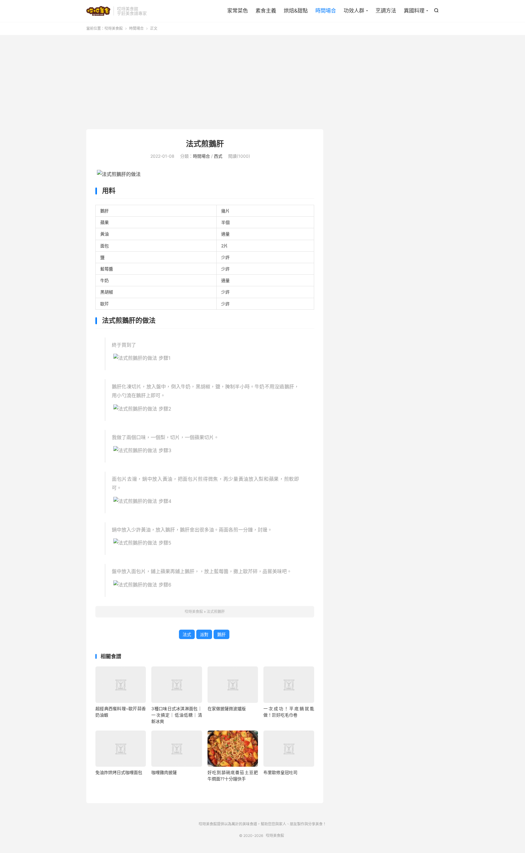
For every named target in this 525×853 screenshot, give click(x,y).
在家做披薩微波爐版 (227, 708)
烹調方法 (386, 11)
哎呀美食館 (98, 11)
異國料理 (414, 11)
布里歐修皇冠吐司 (280, 772)
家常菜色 (237, 11)
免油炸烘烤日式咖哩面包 (118, 772)
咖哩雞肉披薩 (164, 772)
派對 (204, 634)
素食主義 (266, 11)
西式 (218, 156)
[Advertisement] (262, 83)
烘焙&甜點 (296, 11)
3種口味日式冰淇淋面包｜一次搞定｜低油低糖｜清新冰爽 (176, 715)
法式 (187, 634)
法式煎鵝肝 (205, 143)
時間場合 (325, 11)
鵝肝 (221, 634)
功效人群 (354, 11)
